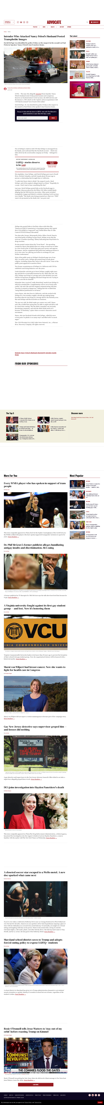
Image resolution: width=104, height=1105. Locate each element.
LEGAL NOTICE (63, 1095)
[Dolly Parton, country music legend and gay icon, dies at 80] (44, 420)
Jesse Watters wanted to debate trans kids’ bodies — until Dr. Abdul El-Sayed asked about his (93, 487)
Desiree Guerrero (8, 878)
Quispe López (7, 489)
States (87, 511)
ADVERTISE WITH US (29, 1095)
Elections (88, 41)
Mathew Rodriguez (8, 790)
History (62, 27)
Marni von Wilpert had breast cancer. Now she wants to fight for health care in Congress (34, 668)
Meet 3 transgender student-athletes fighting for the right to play (93, 526)
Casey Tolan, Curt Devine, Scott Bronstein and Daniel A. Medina (19, 87)
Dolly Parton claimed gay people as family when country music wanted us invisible (92, 66)
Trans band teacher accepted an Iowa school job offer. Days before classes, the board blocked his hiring (92, 518)
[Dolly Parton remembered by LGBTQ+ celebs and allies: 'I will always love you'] (44, 428)
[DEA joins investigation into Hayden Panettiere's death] (35, 811)
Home (5, 31)
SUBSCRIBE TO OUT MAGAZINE (7, 22)
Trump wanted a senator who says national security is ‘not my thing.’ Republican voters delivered (92, 47)
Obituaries (88, 491)
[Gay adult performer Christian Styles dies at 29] (77, 494)
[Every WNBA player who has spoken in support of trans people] (35, 510)
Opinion (69, 27)
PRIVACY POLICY (38, 1095)
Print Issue (88, 522)
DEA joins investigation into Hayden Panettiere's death (34, 787)
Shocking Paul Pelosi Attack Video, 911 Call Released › (82, 418)
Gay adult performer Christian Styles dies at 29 (92, 495)
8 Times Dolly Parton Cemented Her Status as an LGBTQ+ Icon (27, 420)
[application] (85, 89)
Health (52, 27)
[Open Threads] (24, 22)
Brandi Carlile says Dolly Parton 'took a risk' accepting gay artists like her (91, 56)
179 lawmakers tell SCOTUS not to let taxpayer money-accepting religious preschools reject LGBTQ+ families (91, 539)
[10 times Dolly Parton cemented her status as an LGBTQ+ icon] (12, 420)
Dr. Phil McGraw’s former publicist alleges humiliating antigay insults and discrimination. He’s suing (34, 546)
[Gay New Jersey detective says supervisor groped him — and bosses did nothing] (35, 753)
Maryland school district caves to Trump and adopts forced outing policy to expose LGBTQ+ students (33, 941)
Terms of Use (38, 1102)
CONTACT (5, 1095)
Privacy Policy (28, 1102)
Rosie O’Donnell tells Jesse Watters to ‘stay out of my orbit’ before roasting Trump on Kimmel (33, 1030)
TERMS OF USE (56, 1095)
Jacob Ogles (7, 551)
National (88, 481)
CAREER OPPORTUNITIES (19, 1095)
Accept (100, 1102)
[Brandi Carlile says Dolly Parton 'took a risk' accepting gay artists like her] (77, 54)
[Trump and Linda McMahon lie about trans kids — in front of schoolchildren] (12, 428)
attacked (38, 94)
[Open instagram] (27, 22)
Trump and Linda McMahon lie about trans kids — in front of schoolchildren (27, 428)
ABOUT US (11, 1095)
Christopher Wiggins (8, 673)
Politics (35, 27)
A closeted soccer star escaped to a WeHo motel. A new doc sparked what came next (34, 874)
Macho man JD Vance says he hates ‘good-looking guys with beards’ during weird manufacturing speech (92, 507)
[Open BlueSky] (21, 22)
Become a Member (52, 162)
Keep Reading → (13, 537)
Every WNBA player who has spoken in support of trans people (35, 484)
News (44, 27)
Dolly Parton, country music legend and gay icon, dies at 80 (59, 420)
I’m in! (53, 118)
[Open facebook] (18, 22)
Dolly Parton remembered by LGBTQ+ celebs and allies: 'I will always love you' (58, 429)
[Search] (87, 22)
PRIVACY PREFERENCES (47, 1095)
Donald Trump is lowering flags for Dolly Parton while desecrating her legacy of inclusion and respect (93, 77)
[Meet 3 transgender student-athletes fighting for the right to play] (77, 525)
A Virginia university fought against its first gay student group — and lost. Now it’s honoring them (34, 607)
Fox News (23, 1074)
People (87, 51)
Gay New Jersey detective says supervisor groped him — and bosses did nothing (35, 728)
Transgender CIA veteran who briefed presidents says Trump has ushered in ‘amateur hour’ (27, 437)
